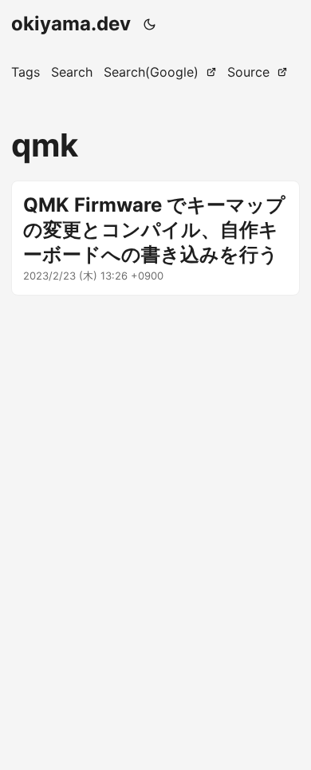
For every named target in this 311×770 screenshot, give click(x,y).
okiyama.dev (71, 23)
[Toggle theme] (150, 24)
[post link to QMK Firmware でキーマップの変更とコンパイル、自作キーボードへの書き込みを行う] (155, 238)
